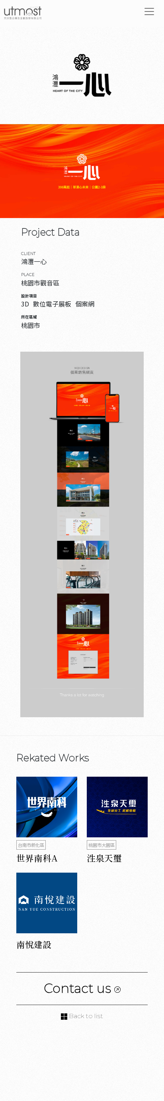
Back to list (85, 1016)
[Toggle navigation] (149, 11)
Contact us (79, 988)
